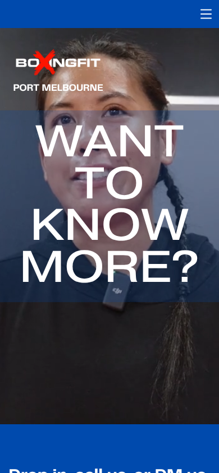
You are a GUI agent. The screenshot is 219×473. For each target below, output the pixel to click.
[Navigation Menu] (206, 14)
